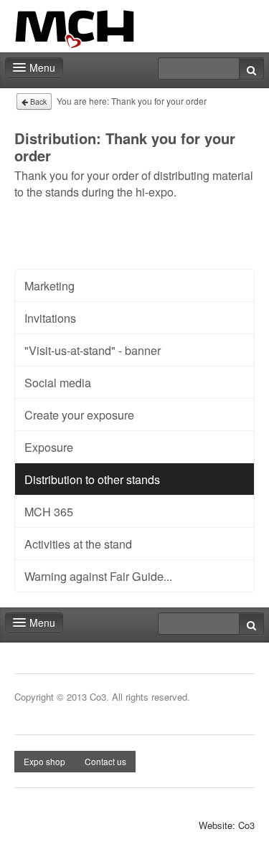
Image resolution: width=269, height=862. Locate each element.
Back (37, 101)
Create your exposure (79, 414)
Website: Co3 (227, 825)
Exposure (48, 446)
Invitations (50, 317)
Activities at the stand (78, 543)
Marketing (49, 285)
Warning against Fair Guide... (98, 575)
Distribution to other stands (92, 479)
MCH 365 (48, 511)
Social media (57, 382)
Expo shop (44, 761)
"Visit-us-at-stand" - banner (92, 350)
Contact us (105, 761)
